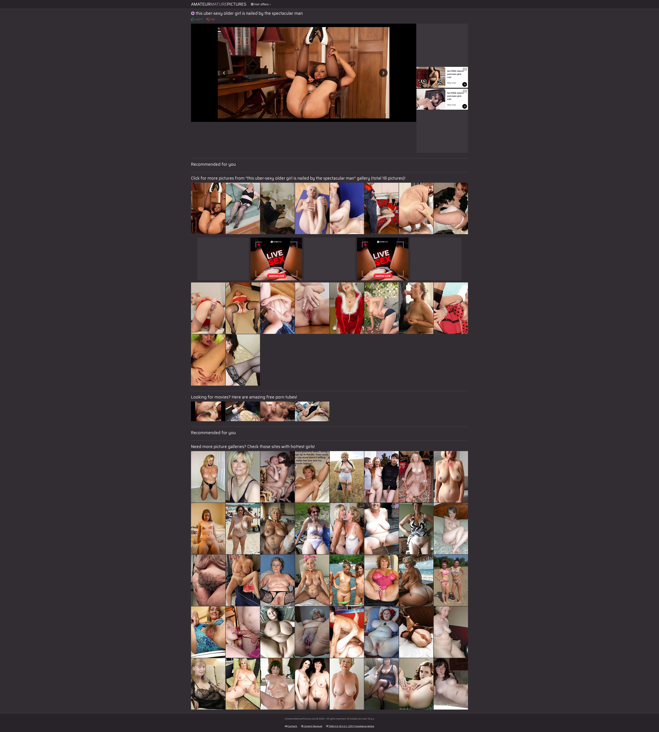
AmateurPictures (218, 4)
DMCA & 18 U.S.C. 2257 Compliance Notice (351, 726)
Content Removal (312, 726)
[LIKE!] (192, 19)
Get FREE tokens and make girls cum (455, 74)
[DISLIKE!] (208, 19)
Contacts (292, 726)
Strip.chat (451, 83)
